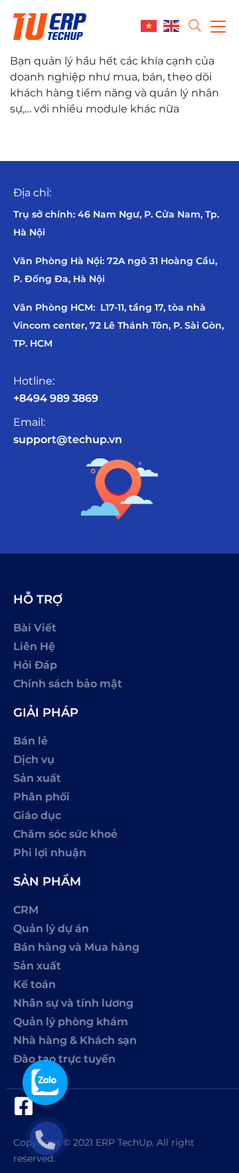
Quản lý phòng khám (70, 1021)
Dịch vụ (33, 759)
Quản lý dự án (51, 928)
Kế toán (34, 984)
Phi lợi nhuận (49, 852)
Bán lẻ (30, 741)
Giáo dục (37, 815)
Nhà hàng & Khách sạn (75, 1040)
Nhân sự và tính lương (73, 1003)
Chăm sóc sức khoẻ (65, 834)
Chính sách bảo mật (67, 683)
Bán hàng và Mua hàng (76, 947)
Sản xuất (37, 778)
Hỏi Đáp (35, 665)
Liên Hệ (34, 646)
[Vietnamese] (152, 25)
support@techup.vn (67, 439)
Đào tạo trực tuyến (64, 1059)
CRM (26, 910)
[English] (174, 25)
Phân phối (41, 796)
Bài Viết (34, 627)
